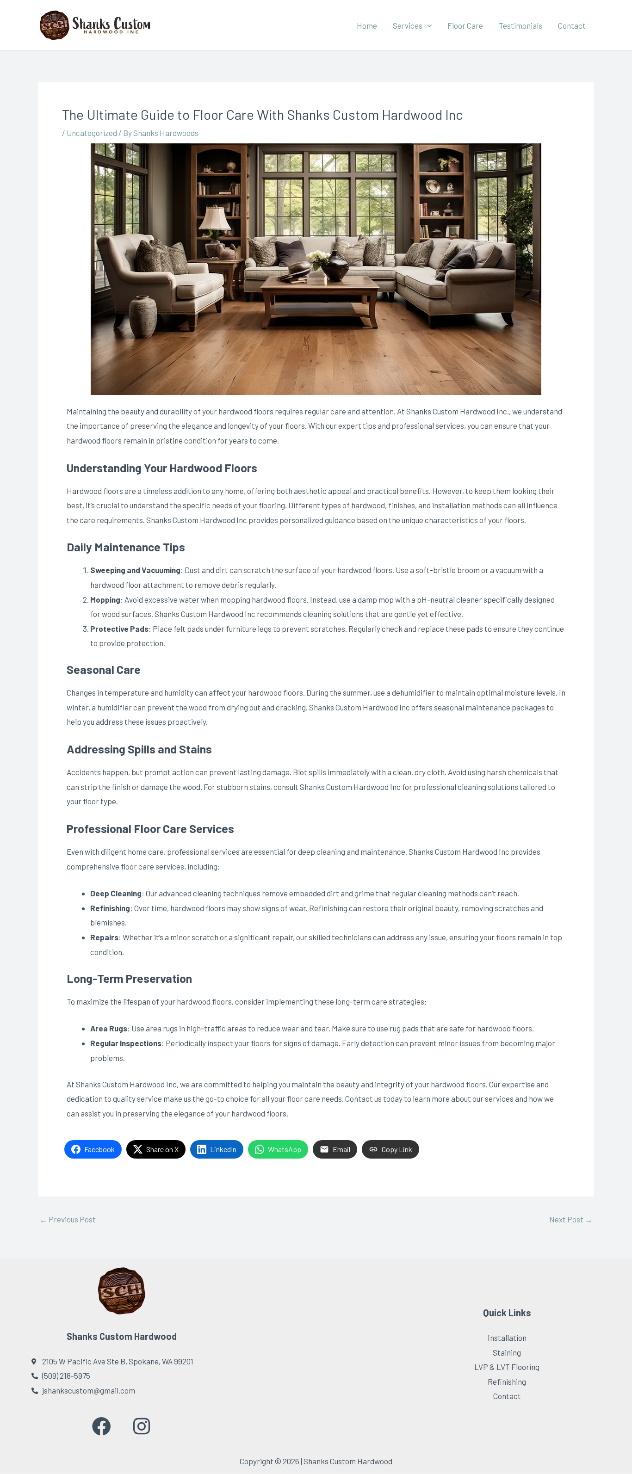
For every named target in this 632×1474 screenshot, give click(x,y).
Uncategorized (92, 132)
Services (407, 25)
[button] (427, 25)
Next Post (571, 1219)
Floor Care (465, 25)
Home (367, 25)
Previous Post (67, 1219)
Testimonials (520, 25)
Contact (572, 25)
